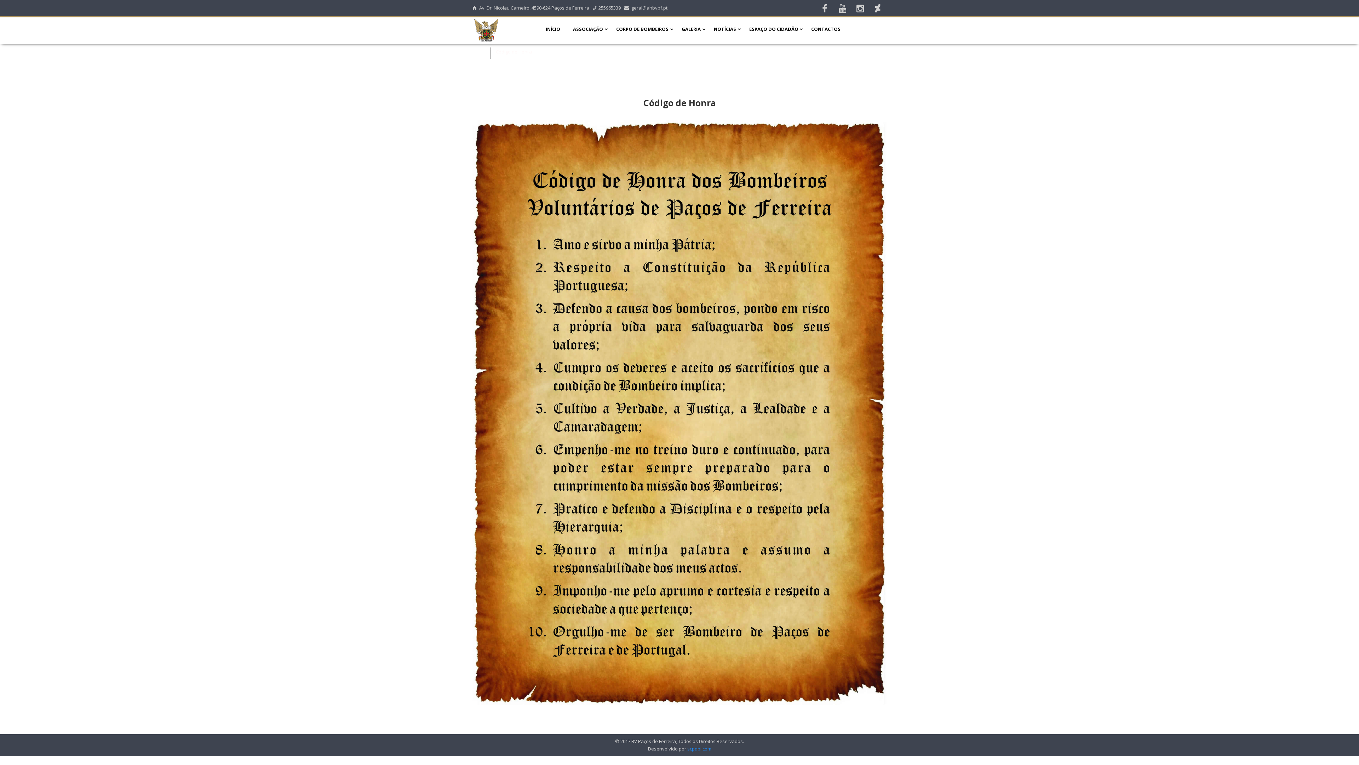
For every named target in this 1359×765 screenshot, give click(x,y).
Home (478, 52)
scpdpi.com (699, 749)
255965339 (609, 8)
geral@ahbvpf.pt (649, 8)
